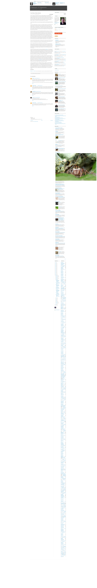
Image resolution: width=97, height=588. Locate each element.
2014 (55, 270)
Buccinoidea (63, 316)
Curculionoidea (62, 350)
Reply (32, 83)
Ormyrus (62, 460)
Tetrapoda (62, 542)
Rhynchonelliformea (62, 510)
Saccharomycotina (62, 514)
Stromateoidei (62, 535)
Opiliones (62, 456)
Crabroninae (63, 346)
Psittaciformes (62, 501)
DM (37, 1)
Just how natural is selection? (58, 239)
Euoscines (62, 381)
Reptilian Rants (57, 242)
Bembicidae (62, 306)
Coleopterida (62, 339)
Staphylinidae (62, 530)
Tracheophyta (64, 546)
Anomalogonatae (62, 281)
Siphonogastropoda (63, 524)
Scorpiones (62, 521)
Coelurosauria (62, 338)
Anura (61, 283)
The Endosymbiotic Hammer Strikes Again (58, 283)
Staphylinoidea (63, 532)
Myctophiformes (62, 437)
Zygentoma (62, 556)
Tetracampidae (63, 541)
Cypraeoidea (62, 354)
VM (48, 1)
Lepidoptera (62, 415)
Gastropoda (63, 389)
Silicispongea (62, 523)
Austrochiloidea (62, 303)
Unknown (33, 78)
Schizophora (62, 519)
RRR (45, 1)
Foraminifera (62, 386)
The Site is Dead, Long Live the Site (58, 85)
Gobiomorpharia (62, 395)
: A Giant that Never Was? (62, 81)
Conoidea (65, 343)
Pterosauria (63, 502)
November (57, 276)
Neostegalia (62, 446)
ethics (61, 372)
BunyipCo (56, 246)
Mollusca (62, 432)
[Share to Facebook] (51, 14)
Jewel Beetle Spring (60, 206)
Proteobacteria (62, 499)
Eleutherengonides (63, 364)
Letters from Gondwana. (58, 210)
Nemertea (62, 441)
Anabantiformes (62, 276)
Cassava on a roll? (57, 128)
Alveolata (62, 272)
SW (46, 1)
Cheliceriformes (63, 332)
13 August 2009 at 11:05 (39, 85)
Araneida (65, 289)
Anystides (64, 283)
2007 (55, 305)
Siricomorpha (62, 525)
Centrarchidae (62, 323)
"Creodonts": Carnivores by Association (57, 293)
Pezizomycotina (62, 486)
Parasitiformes (62, 477)
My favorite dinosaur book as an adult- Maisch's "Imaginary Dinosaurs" (61, 189)
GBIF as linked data (60, 140)
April (56, 300)
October (57, 277)
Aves (61, 304)
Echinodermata (62, 363)
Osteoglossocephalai (63, 464)
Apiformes (62, 284)
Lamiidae (64, 412)
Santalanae (65, 515)
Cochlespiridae (62, 337)
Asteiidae (65, 299)
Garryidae (65, 388)
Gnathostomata (62, 394)
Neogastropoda (62, 444)
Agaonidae (64, 269)
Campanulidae (63, 319)
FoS (41, 119)
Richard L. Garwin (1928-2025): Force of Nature (57, 3)
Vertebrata (62, 553)
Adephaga (62, 268)
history (64, 405)
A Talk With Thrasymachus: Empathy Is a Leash (35, 3)
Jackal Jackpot (60, 251)
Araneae (62, 289)
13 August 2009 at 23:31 (38, 91)
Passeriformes (64, 478)
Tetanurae (65, 540)
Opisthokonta (63, 457)
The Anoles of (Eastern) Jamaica (58, 224)
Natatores (64, 439)
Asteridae (65, 300)
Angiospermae (62, 277)
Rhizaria (65, 507)
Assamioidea (62, 299)
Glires (64, 392)
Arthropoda (62, 295)
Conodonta (62, 343)
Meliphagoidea (62, 427)
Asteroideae (63, 301)
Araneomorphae (62, 290)
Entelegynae (62, 368)
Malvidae (65, 424)
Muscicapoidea (62, 436)
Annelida (62, 280)
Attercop (59, 92)
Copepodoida (62, 344)
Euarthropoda (62, 374)
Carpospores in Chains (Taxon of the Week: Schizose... (57, 281)
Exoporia (64, 384)
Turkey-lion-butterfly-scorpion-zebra (62, 108)
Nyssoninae (62, 452)
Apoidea (65, 286)
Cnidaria (65, 336)
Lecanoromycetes (62, 414)
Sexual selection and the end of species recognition (60, 236)
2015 (55, 269)
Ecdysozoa (62, 362)
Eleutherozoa (62, 365)
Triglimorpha (62, 548)
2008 (55, 304)
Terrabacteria (62, 540)
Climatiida (62, 336)
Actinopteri (63, 266)
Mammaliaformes (62, 425)
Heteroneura (62, 405)
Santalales (62, 515)
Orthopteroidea (62, 463)
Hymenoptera (64, 407)
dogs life (58, 58)
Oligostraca (62, 454)
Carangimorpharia (62, 321)
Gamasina (62, 388)
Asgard (65, 297)
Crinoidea (65, 347)
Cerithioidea (63, 327)
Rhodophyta (62, 508)
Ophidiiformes (62, 455)
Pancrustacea (62, 472)
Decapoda (65, 354)
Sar (61, 516)
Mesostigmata (63, 429)
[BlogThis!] (50, 14)
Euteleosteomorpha (62, 383)
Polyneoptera (64, 489)
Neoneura (65, 445)
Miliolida (63, 431)
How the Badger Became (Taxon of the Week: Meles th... (57, 291)
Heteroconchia (62, 403)
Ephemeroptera (62, 370)
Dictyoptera (65, 358)
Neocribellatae (62, 443)
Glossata (62, 393)
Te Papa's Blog (57, 227)
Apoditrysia (62, 286)
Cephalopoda (62, 325)
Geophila (62, 392)
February (57, 302)
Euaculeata (65, 372)
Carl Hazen (33, 97)
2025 (55, 262)
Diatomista (63, 357)
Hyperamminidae (63, 408)
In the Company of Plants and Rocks (59, 196)
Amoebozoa (62, 274)
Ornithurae (62, 462)
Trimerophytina (62, 549)
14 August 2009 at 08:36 (37, 97)
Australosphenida (62, 302)
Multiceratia (62, 434)
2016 (55, 268)
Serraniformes (62, 522)
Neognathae (62, 445)
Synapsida (56, 147)
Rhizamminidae (62, 507)
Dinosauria (62, 359)
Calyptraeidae (62, 318)
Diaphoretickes (62, 356)
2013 (55, 271)
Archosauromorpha (63, 294)
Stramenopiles (62, 533)
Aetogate (47, 49)
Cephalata (62, 324)
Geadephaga (62, 390)
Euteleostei (62, 382)
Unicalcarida (62, 551)
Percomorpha (63, 483)
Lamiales (61, 412)
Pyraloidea (62, 505)
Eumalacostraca (62, 379)
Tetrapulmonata (62, 543)
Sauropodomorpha (62, 517)
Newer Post (32, 120)
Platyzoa (65, 488)
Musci (64, 435)
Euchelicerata (63, 375)
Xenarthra (64, 555)
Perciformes (62, 482)
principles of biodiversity (35, 73)
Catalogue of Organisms (38, 7)
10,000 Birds (56, 131)
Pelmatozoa (62, 480)
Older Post (52, 120)
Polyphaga (63, 490)
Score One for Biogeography (57, 287)
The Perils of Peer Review (57, 288)
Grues (65, 397)
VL (35, 1)
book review (63, 309)
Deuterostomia (62, 355)
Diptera (65, 359)
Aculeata (62, 267)
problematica (62, 495)
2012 (55, 272)
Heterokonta (62, 404)
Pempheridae (62, 481)
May (56, 299)
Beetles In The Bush (57, 152)
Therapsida (62, 544)
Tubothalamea (63, 550)
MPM (42, 1)
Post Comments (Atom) (35, 121)
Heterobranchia (62, 402)
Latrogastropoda (62, 413)
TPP (47, 1)
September (57, 278)
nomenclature (63, 450)
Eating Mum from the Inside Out (61, 96)
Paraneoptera (64, 475)
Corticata (62, 345)
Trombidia (65, 549)
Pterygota (62, 503)
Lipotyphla (64, 419)
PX (43, 1)
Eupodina (65, 381)
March (56, 301)
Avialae (64, 304)
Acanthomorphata (63, 263)
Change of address (39, 2)
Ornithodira (63, 461)
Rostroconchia (63, 512)
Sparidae (61, 528)
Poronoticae (63, 493)
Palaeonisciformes (62, 468)
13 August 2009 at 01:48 (36, 78)
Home (41, 120)
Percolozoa (65, 482)
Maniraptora (62, 426)
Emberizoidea (62, 366)
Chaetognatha (62, 328)
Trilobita (64, 548)
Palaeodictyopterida (62, 466)
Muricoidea (62, 435)
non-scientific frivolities (62, 451)
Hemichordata (62, 401)
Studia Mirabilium (57, 214)
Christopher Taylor (34, 85)
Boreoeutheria (62, 310)
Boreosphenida (62, 311)
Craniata (61, 347)
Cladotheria (62, 335)
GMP (38, 1)
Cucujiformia (62, 348)
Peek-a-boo (56, 181)
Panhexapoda (63, 473)
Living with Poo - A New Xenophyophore (60, 100)
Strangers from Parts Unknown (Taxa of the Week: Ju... (57, 285)
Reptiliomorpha (63, 506)
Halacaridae (62, 399)
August (56, 279)
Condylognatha (62, 341)
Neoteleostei (62, 447)
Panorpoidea (64, 474)
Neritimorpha (63, 448)
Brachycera (62, 314)
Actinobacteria (64, 265)
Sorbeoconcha (62, 526)
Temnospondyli (62, 539)
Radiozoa (64, 505)
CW (36, 1)
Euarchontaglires (62, 373)
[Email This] (49, 14)
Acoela (61, 265)
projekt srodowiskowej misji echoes (60, 57)
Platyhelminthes (62, 488)
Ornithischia (65, 460)
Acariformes (62, 264)
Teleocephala (63, 537)
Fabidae (62, 385)
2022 (55, 263)
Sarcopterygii (64, 516)
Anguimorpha (62, 278)
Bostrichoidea (62, 312)
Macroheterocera (62, 422)
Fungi (65, 387)
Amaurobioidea (62, 273)
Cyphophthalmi (62, 353)
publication (39, 73)
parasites (62, 476)
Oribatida (63, 459)
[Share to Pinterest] (52, 14)
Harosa (65, 399)
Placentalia (63, 487)
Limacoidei (62, 419)
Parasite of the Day (57, 201)
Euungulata (62, 384)
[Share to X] (51, 14)
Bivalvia (61, 308)
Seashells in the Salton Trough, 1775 (58, 193)
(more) (62, 56)
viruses (61, 555)
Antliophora (63, 282)
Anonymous (58, 51)
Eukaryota (62, 377)
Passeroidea (63, 479)
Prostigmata (62, 497)
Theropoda (65, 544)
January (57, 303)
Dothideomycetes (62, 361)
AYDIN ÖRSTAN (34, 91)
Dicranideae (62, 358)
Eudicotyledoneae (63, 376)
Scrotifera (65, 521)
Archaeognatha (62, 292)
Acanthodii (62, 262)
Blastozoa (65, 308)
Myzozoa (61, 439)
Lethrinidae (64, 417)
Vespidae (65, 553)
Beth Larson (58, 54)
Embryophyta (62, 367)
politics (61, 489)
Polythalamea (62, 491)
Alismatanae (62, 271)
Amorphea (62, 275)
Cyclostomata (62, 352)
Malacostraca (62, 424)
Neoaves (62, 442)
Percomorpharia (62, 484)
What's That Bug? (57, 255)
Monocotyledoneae (63, 433)
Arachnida (62, 288)
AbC (31, 1)
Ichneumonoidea (62, 409)
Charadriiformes (62, 330)
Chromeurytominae (62, 334)
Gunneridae (63, 398)
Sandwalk (56, 144)
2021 (55, 264)
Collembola (65, 339)
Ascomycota (62, 297)
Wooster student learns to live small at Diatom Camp (60, 232)
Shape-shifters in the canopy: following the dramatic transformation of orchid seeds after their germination (60, 228)
